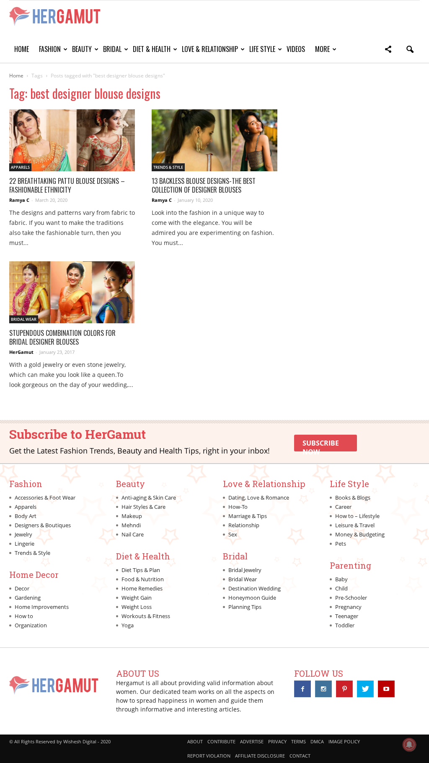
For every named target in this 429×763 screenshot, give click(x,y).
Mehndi (131, 525)
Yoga (127, 625)
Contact (299, 756)
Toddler (344, 625)
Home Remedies (142, 588)
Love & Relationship (210, 49)
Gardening (28, 597)
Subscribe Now (320, 444)
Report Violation (208, 756)
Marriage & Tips (247, 516)
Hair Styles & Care (143, 506)
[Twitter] (365, 689)
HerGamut (21, 352)
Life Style (262, 49)
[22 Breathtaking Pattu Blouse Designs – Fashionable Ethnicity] (72, 140)
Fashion (50, 49)
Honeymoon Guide (252, 597)
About (195, 741)
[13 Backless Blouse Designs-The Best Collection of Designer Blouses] (214, 140)
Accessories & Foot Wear (45, 497)
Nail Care (132, 534)
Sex (232, 534)
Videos (296, 49)
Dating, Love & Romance (258, 497)
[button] (388, 50)
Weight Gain (136, 597)
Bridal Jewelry (244, 570)
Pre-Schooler (351, 597)
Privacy (277, 741)
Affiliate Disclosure (260, 756)
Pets (340, 543)
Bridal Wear (23, 319)
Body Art (25, 516)
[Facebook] (302, 689)
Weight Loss (136, 607)
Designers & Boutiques (43, 525)
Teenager (346, 616)
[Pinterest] (344, 689)
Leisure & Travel (355, 525)
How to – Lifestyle (357, 516)
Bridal (112, 49)
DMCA (317, 741)
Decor (22, 588)
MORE (322, 49)
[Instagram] (323, 689)
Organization (31, 625)
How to (24, 616)
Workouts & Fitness (145, 616)
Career (343, 506)
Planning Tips (244, 607)
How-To (238, 506)
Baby (341, 579)
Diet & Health (152, 49)
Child (341, 588)
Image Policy (344, 741)
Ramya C (19, 200)
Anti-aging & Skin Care (148, 497)
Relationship (243, 525)
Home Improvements (42, 607)
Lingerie (24, 543)
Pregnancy (348, 607)
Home (21, 49)
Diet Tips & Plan (140, 570)
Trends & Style (168, 167)
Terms (298, 741)
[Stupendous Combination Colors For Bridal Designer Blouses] (72, 292)
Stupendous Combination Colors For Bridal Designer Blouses (62, 337)
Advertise (252, 741)
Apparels (20, 167)
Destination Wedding (254, 588)
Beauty (82, 49)
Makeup (131, 516)
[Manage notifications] (409, 744)
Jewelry (23, 534)
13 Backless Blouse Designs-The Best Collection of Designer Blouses (204, 185)
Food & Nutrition (142, 579)
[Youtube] (386, 689)
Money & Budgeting (360, 534)
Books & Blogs (352, 497)
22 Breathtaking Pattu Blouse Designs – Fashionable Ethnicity (67, 185)
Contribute (221, 741)
